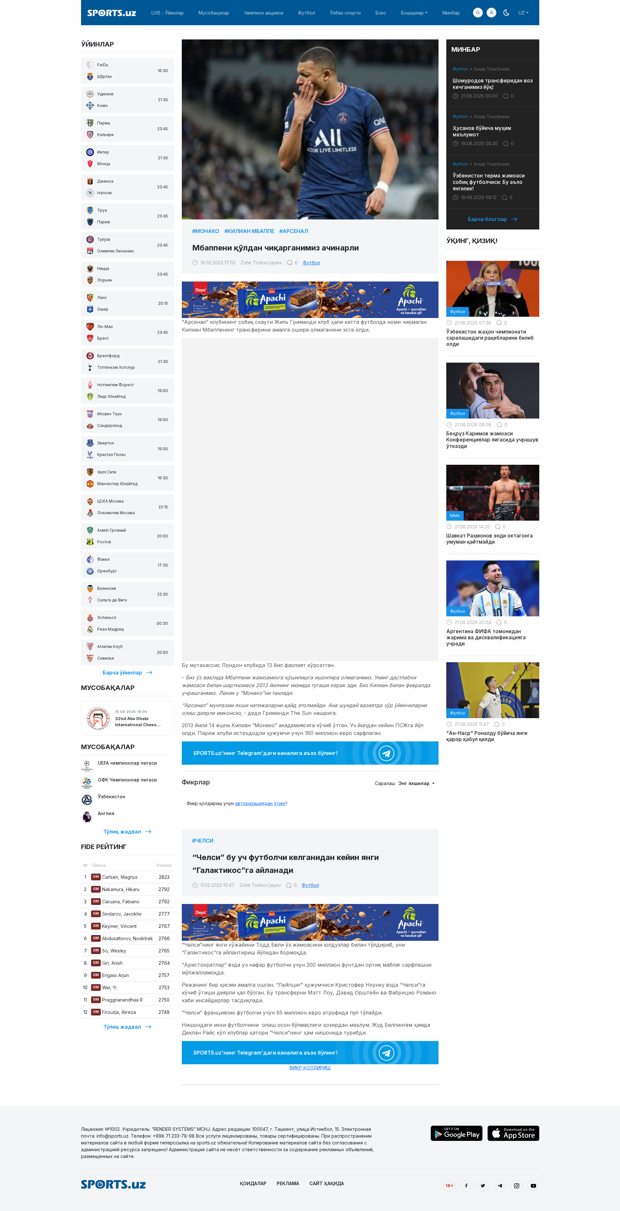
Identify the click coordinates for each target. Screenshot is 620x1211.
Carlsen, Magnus (115, 877)
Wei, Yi (105, 987)
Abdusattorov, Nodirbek (123, 938)
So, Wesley (109, 950)
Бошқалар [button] (412, 13)
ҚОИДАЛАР (253, 1183)
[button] (491, 12)
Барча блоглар (487, 219)
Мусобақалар (214, 13)
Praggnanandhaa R (118, 1000)
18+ (449, 1185)
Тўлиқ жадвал (122, 831)
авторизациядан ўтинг (260, 803)
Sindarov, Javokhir (117, 914)
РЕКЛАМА (288, 1183)
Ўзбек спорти (345, 13)
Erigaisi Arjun (111, 975)
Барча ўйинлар (122, 672)
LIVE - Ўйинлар (167, 13)
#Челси (202, 840)
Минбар (451, 13)
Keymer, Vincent (115, 926)
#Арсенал (293, 231)
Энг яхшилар (414, 783)
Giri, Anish (108, 963)
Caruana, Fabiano (116, 901)
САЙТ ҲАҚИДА (326, 1183)
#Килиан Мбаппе (249, 231)
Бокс (381, 13)
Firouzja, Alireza (114, 1012)
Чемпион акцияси (263, 13)
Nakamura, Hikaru (116, 889)
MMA (455, 515)
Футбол (306, 13)
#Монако (205, 231)
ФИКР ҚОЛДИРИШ (310, 1067)
